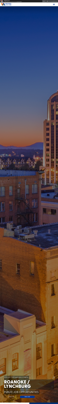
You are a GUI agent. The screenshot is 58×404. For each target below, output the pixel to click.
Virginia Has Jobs (7, 0)
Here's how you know (18, 1)
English (44, 1)
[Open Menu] (54, 4)
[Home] (8, 4)
